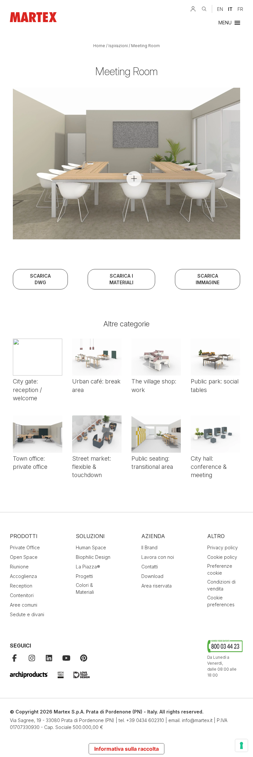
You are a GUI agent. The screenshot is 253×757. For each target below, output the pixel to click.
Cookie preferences (221, 601)
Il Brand (149, 547)
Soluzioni (90, 536)
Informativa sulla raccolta (126, 748)
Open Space (24, 557)
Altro (216, 536)
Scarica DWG (40, 279)
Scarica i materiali (121, 279)
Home (99, 45)
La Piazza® (88, 566)
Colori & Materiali (85, 588)
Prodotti (24, 536)
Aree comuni (23, 605)
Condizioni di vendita (221, 585)
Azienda (153, 536)
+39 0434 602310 (145, 720)
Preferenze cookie (219, 569)
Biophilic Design (93, 557)
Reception (21, 586)
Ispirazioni (118, 45)
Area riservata (156, 586)
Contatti (149, 566)
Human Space (91, 547)
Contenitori (22, 595)
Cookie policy (222, 557)
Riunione (19, 566)
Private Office (25, 547)
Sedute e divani (27, 614)
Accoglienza (23, 576)
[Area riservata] (193, 9)
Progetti (84, 576)
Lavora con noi (157, 557)
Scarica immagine (207, 279)
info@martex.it (197, 720)
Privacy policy (222, 547)
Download (152, 576)
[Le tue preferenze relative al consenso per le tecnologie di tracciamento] (241, 745)
